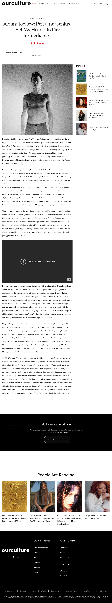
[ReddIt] (44, 50)
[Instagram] (13, 557)
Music (32, 18)
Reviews (41, 18)
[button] (107, 3)
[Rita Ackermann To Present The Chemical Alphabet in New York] (81, 76)
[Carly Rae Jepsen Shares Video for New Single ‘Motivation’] (81, 115)
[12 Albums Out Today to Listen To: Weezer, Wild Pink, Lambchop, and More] (81, 89)
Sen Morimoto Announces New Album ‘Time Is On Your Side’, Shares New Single (42, 518)
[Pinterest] (39, 50)
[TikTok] (18, 557)
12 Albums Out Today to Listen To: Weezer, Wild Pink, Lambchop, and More (98, 89)
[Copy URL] (49, 50)
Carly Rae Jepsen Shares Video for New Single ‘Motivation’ (97, 115)
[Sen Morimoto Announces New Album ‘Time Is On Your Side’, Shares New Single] (42, 496)
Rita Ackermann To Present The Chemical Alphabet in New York (98, 76)
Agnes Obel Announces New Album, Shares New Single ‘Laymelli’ (98, 102)
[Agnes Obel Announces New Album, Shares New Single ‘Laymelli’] (81, 102)
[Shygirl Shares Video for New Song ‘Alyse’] (81, 129)
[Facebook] (34, 50)
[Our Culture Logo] (16, 3)
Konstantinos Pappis (14, 53)
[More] (54, 50)
